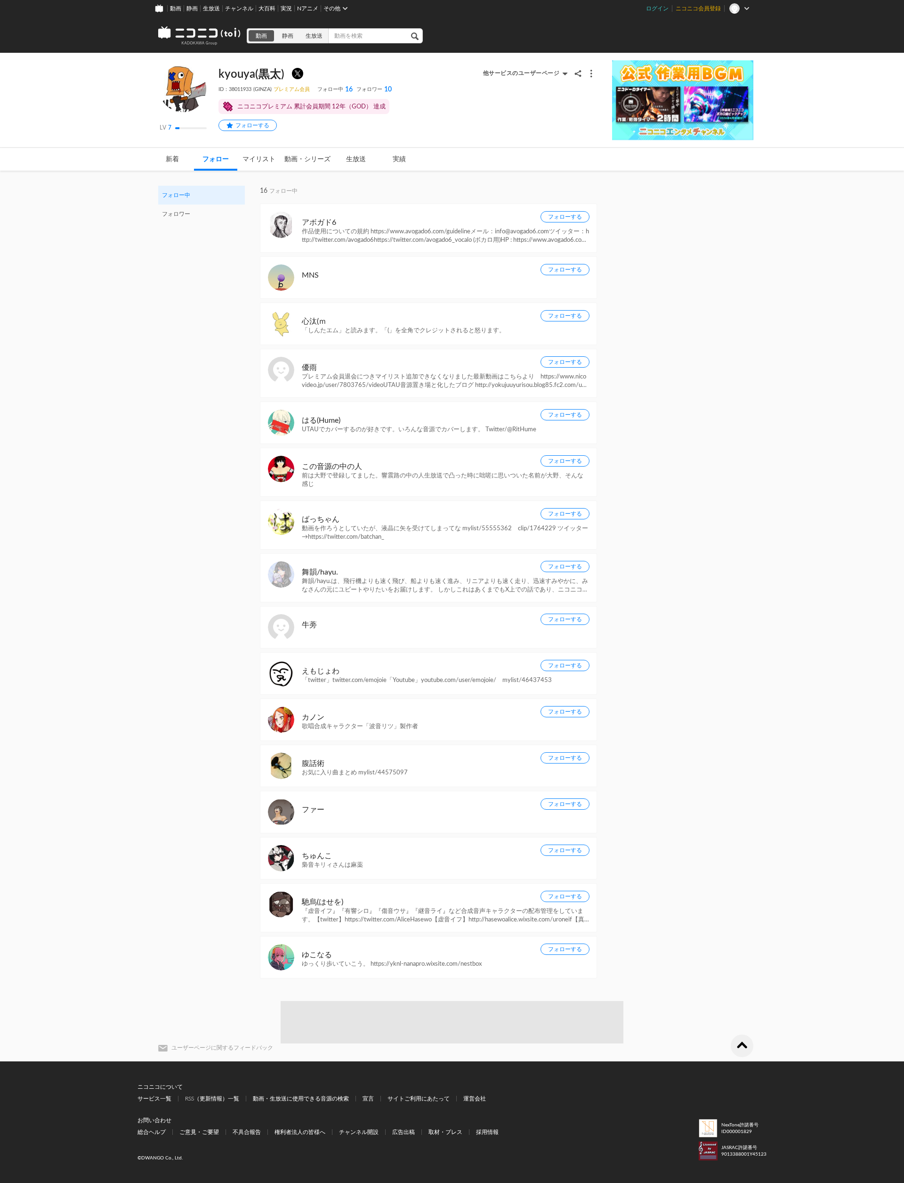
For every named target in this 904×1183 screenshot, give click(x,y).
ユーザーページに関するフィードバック (222, 1048)
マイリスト (258, 159)
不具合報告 (247, 1132)
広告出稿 (403, 1132)
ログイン (657, 8)
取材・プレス (445, 1132)
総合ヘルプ (151, 1132)
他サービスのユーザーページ (521, 73)
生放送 (211, 8)
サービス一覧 (154, 1098)
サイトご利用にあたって (418, 1098)
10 (374, 89)
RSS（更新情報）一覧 (212, 1098)
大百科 (266, 8)
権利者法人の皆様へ (299, 1132)
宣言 (368, 1098)
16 (335, 89)
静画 (192, 8)
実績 (399, 159)
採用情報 (487, 1132)
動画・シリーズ (307, 159)
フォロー (215, 159)
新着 (172, 159)
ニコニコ (199, 35)
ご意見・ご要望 (199, 1132)
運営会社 (474, 1098)
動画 (175, 8)
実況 (286, 8)
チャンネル (239, 8)
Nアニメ (307, 8)
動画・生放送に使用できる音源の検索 (301, 1098)
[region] (201, 204)
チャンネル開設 (359, 1132)
